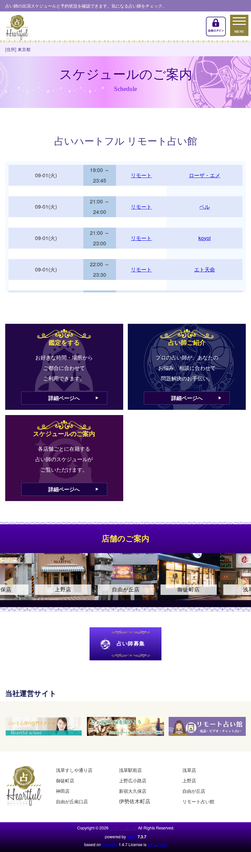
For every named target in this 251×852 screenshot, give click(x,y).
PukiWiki (110, 844)
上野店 (189, 780)
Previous (8, 582)
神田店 (63, 790)
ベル (204, 206)
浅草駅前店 (130, 769)
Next (242, 582)
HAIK (132, 837)
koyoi (204, 238)
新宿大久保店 (132, 790)
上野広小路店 (132, 780)
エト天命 (204, 269)
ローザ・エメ (204, 175)
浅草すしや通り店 (74, 769)
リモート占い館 (198, 801)
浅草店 (189, 769)
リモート (141, 175)
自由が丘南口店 (72, 801)
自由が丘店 (193, 790)
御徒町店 (65, 780)
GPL (151, 844)
